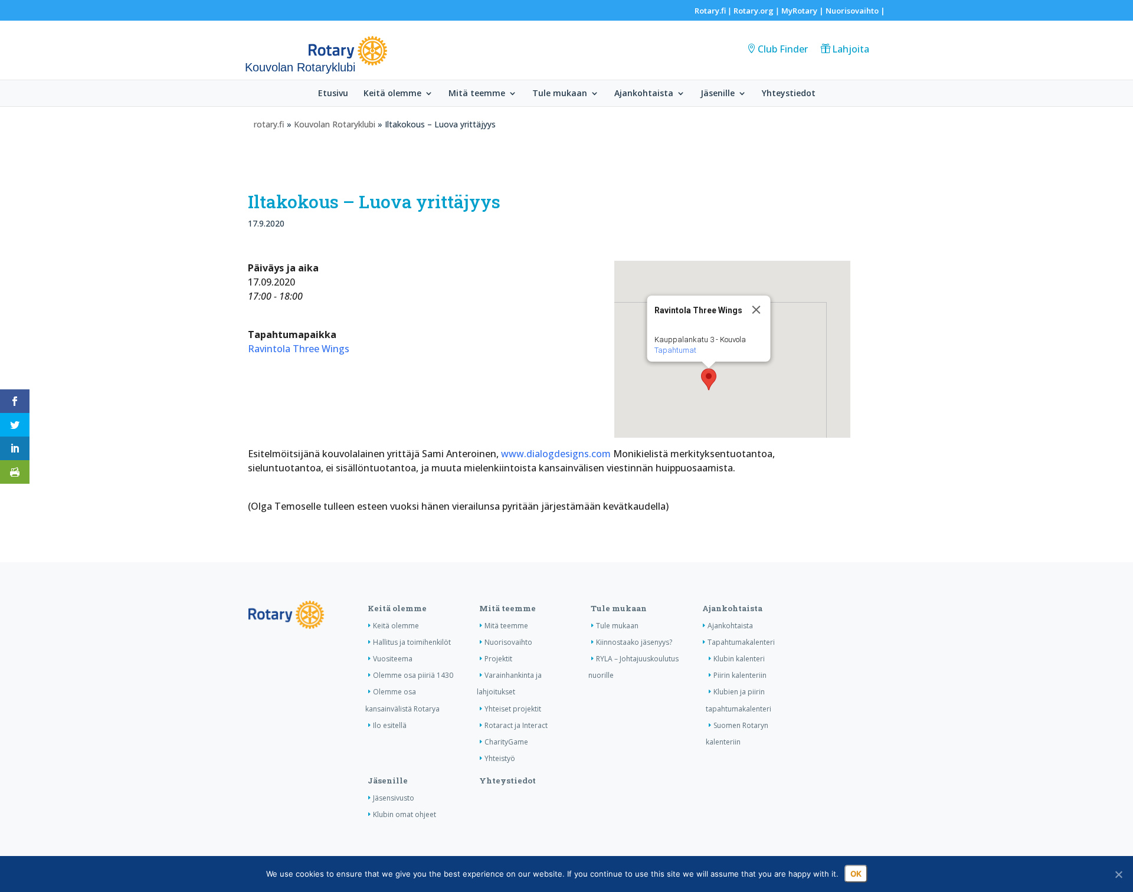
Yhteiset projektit (512, 709)
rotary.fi (269, 124)
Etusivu (333, 94)
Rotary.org (753, 10)
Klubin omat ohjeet (404, 814)
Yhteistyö (499, 758)
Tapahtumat (675, 350)
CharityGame (506, 742)
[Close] (756, 310)
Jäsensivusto (393, 798)
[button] (708, 379)
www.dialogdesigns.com (556, 453)
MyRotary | (803, 10)
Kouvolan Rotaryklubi (334, 124)
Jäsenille (717, 94)
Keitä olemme (392, 94)
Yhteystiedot (789, 94)
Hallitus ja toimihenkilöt (412, 642)
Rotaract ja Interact (516, 725)
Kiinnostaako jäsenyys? (634, 642)
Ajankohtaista (643, 94)
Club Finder (783, 48)
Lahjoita (850, 48)
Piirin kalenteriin (740, 675)
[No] (1118, 874)
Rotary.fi (710, 10)
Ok (856, 873)
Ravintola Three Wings (298, 348)
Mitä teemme (476, 94)
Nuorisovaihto (852, 10)
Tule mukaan (559, 94)
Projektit (498, 659)
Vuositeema (392, 659)
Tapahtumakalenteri (741, 642)
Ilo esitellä (390, 725)
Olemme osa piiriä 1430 (413, 675)
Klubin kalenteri (739, 659)
